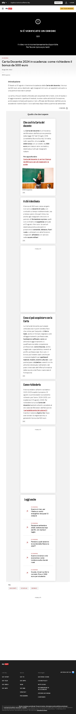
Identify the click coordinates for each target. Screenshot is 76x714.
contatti (24, 707)
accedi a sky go (66, 672)
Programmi (24, 696)
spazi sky (23, 692)
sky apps (23, 680)
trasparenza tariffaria (9, 707)
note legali (42, 684)
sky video (5, 684)
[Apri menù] (3, 9)
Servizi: (22, 672)
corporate (41, 697)
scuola (24, 588)
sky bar (22, 688)
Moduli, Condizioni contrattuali (27, 706)
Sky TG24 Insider (67, 8)
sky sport (5, 677)
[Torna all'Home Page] (9, 9)
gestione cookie (43, 677)
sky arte (5, 688)
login (72, 2)
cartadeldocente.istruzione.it (35, 410)
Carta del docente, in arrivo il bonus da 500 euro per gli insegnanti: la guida (37, 161)
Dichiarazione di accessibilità (43, 688)
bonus (34, 588)
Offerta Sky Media (44, 693)
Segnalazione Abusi (42, 710)
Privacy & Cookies (40, 706)
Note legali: (41, 672)
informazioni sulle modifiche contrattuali (56, 706)
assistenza (18, 707)
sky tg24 (5, 680)
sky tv (22, 677)
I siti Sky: (4, 672)
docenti (13, 588)
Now (21, 684)
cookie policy (43, 680)
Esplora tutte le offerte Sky (20, 2)
